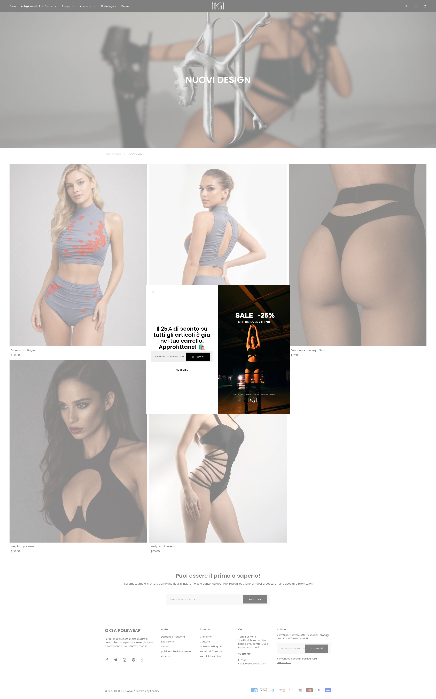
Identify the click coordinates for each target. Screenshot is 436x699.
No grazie (182, 370)
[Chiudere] (153, 292)
